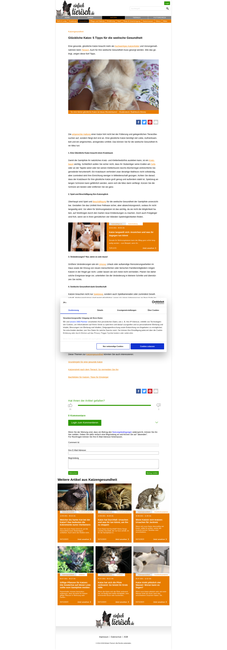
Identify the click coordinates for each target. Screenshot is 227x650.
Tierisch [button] (136, 18)
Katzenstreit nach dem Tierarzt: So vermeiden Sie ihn (93, 369)
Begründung (73, 458)
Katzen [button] (113, 18)
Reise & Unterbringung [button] (131, 21)
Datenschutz (116, 637)
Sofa (153, 164)
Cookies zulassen (147, 346)
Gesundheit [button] (83, 21)
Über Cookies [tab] (153, 310)
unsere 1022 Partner (79, 322)
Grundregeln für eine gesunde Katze (85, 362)
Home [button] (67, 18)
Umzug (102, 264)
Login (167, 3)
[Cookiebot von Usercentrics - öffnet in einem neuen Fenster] (153, 302)
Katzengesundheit (75, 32)
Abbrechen (73, 473)
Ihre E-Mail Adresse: (77, 450)
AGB (126, 637)
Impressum (103, 637)
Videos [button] (158, 21)
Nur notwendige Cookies (113, 346)
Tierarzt (85, 50)
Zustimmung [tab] (73, 310)
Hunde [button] (90, 18)
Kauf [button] (119, 21)
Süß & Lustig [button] (62, 21)
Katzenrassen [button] (148, 21)
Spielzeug (98, 294)
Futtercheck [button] (160, 18)
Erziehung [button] (73, 21)
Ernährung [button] (111, 21)
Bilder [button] (165, 21)
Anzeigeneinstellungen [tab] (126, 310)
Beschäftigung (99, 201)
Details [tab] (100, 310)
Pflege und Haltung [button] (97, 21)
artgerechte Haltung (81, 134)
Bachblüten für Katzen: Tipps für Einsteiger (88, 377)
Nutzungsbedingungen (122, 432)
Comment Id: (74, 442)
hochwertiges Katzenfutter (127, 46)
